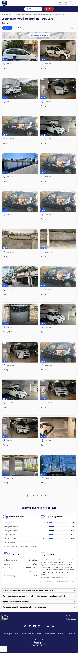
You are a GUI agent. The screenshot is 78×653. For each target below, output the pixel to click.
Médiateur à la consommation (46, 634)
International (61, 634)
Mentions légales (7, 634)
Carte (20, 28)
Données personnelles (27, 634)
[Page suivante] (45, 495)
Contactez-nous (71, 619)
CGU (16, 634)
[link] (39, 35)
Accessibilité (72, 634)
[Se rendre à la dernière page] (49, 495)
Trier (71, 28)
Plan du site (69, 616)
